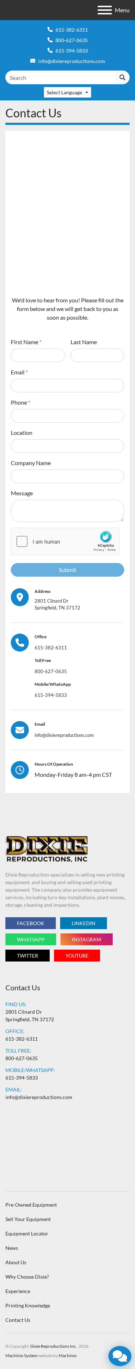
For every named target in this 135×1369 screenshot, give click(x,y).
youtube (77, 956)
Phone (20, 402)
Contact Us (17, 1320)
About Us (15, 1262)
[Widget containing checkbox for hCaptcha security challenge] (65, 541)
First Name (26, 341)
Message (22, 493)
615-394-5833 (71, 51)
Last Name (84, 341)
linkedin (83, 923)
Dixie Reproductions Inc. (53, 1346)
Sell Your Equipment (28, 1219)
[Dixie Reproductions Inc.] (46, 849)
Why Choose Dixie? (27, 1277)
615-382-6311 (71, 30)
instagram (86, 939)
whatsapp (31, 939)
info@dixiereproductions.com (71, 61)
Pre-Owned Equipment (31, 1205)
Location (21, 432)
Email (19, 372)
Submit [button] (67, 569)
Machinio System (21, 1355)
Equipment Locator (26, 1233)
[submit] (122, 77)
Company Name (31, 462)
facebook (30, 923)
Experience (17, 1291)
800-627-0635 (71, 40)
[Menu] (105, 10)
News (11, 1248)
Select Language (64, 92)
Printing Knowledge (27, 1305)
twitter (27, 956)
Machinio (68, 1355)
